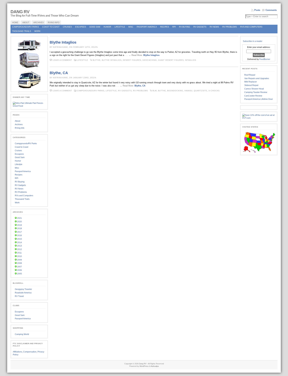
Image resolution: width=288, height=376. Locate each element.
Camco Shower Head (254, 89)
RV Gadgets (199, 27)
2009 (19, 260)
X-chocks (214, 91)
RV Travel (19, 296)
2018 (19, 228)
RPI (174, 27)
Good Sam (94, 27)
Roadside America (23, 293)
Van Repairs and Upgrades (256, 78)
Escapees (80, 27)
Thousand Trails (21, 31)
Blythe (96, 60)
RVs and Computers (251, 27)
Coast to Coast (51, 27)
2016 (19, 235)
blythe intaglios (112, 60)
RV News (214, 27)
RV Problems (229, 27)
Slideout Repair (251, 85)
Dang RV (19, 11)
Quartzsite (200, 91)
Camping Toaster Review (255, 92)
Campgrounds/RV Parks (25, 27)
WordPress (144, 366)
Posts (257, 10)
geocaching (149, 60)
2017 (19, 232)
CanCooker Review (253, 96)
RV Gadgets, (125, 91)
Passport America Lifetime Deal (258, 99)
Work (37, 31)
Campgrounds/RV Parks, (91, 91)
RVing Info (19, 128)
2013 (19, 246)
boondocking (175, 91)
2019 (19, 225)
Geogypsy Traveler (23, 289)
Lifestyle (119, 27)
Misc (130, 27)
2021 (19, 218)
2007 (19, 267)
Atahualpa (155, 366)
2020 (19, 221)
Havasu (188, 91)
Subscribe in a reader (252, 41)
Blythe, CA (59, 73)
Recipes (164, 27)
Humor (107, 27)
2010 (19, 256)
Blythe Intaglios (63, 42)
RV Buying (184, 27)
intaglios (190, 60)
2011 (19, 253)
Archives (19, 124)
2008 (19, 263)
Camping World (22, 334)
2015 (19, 239)
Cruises (67, 27)
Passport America (147, 27)
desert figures (132, 60)
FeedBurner (264, 59)
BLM (154, 91)
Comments (271, 10)
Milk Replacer (250, 82)
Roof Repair (249, 75)
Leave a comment (62, 60)
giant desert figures (171, 60)
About (17, 121)
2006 (19, 270)
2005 (19, 274)
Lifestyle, (112, 91)
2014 (19, 242)
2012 (19, 249)
